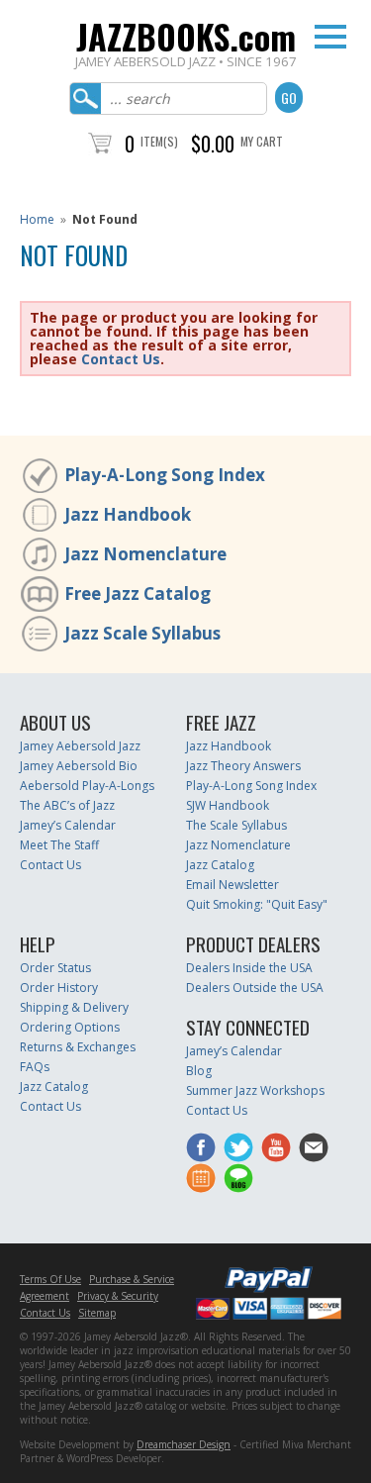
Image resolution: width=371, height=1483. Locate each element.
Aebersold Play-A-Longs (87, 785)
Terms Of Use (50, 1279)
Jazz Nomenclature (145, 554)
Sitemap (97, 1313)
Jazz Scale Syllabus (142, 633)
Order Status (55, 967)
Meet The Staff (59, 845)
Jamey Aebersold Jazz (80, 746)
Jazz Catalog (220, 864)
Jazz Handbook (127, 514)
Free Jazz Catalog (137, 593)
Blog (199, 1070)
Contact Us (120, 358)
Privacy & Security (117, 1296)
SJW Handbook (227, 805)
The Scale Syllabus (236, 825)
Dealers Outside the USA (255, 987)
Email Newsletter (232, 884)
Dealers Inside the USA (249, 967)
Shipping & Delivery (74, 1007)
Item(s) (159, 141)
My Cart (261, 141)
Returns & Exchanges (78, 1046)
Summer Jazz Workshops (255, 1090)
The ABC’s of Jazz (67, 805)
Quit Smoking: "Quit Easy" (256, 904)
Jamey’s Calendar (68, 825)
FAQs (34, 1066)
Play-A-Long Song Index (164, 474)
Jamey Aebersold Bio (79, 765)
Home (37, 219)
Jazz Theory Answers (243, 765)
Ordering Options (70, 1027)
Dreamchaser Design (184, 1444)
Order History (59, 987)
